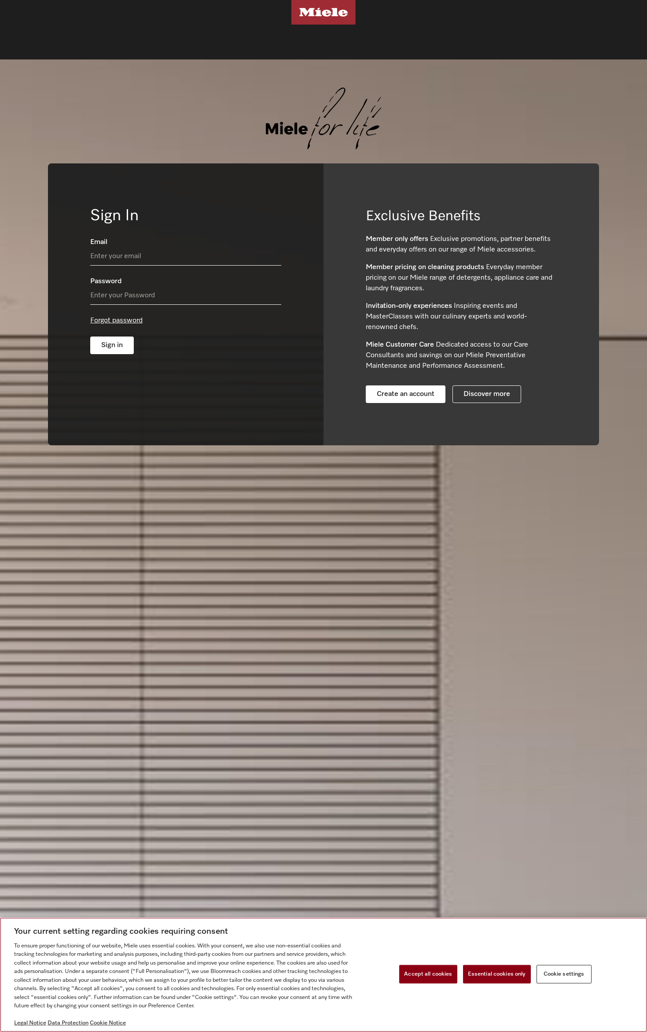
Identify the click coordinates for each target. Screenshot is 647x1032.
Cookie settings (564, 974)
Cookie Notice (108, 1023)
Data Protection (68, 1023)
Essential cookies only (497, 974)
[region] (323, 974)
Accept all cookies (428, 974)
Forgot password (116, 320)
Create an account (405, 394)
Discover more (486, 394)
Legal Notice (30, 1023)
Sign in (112, 345)
